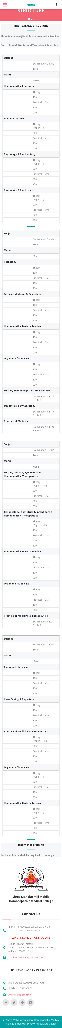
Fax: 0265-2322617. (30, 930)
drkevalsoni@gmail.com (20, 994)
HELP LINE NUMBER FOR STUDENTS (30, 937)
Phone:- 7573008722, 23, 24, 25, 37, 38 (29, 926)
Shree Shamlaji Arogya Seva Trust (26, 982)
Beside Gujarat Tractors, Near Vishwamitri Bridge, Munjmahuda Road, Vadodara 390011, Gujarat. (32, 947)
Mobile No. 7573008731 (20, 988)
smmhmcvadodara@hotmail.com (25, 957)
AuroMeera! (49, 1023)
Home (31, 19)
